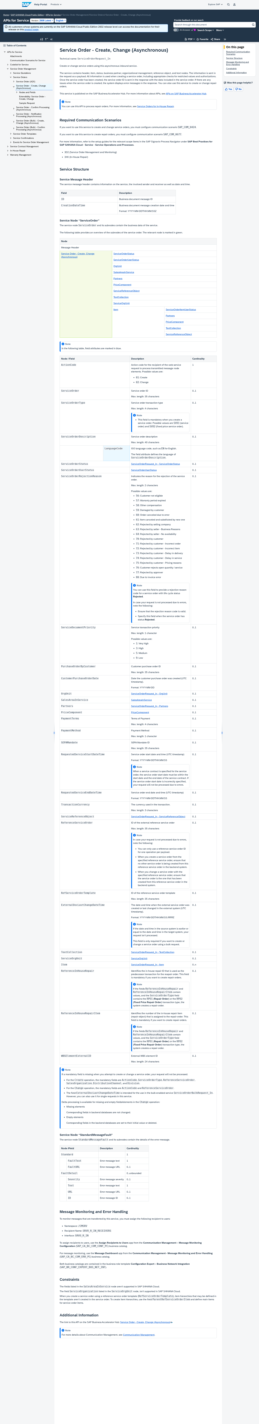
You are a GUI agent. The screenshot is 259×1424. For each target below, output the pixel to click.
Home (6, 15)
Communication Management (139, 1334)
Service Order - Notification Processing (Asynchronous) (29, 115)
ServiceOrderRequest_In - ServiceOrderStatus (155, 464)
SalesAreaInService (123, 272)
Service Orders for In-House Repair (155, 106)
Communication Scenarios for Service (27, 60)
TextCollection (121, 297)
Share (215, 39)
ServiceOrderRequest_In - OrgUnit (149, 693)
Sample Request (27, 103)
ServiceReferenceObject (126, 291)
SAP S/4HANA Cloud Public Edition (27, 15)
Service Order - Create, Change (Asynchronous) (31, 87)
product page (31, 29)
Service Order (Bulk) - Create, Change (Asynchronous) (30, 121)
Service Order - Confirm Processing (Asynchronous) (32, 108)
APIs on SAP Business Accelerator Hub (186, 93)
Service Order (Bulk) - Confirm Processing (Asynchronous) (30, 128)
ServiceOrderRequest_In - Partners (149, 706)
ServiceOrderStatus (123, 253)
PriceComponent (122, 284)
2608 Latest (41, 20)
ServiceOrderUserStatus (126, 260)
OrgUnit (117, 266)
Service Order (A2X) (25, 81)
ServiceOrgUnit (121, 303)
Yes (228, 89)
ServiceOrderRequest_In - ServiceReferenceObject (158, 816)
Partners (117, 278)
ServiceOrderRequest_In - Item (147, 964)
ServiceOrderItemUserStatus (181, 309)
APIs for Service (53, 15)
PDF (189, 39)
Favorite (202, 39)
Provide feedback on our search (189, 20)
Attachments (16, 56)
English (60, 20)
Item (115, 309)
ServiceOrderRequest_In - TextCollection (152, 952)
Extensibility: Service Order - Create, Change (32, 97)
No (238, 89)
